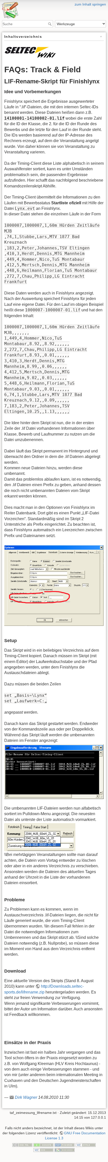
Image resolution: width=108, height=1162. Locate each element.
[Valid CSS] (43, 1150)
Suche (50, 24)
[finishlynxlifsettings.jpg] (54, 585)
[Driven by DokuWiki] (65, 1150)
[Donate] (43, 1145)
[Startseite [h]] (54, 3)
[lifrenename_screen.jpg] (54, 771)
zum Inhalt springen (90, 4)
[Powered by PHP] (65, 1145)
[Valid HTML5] (86, 1145)
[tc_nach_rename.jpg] (39, 837)
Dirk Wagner (26, 1097)
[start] (30, 51)
